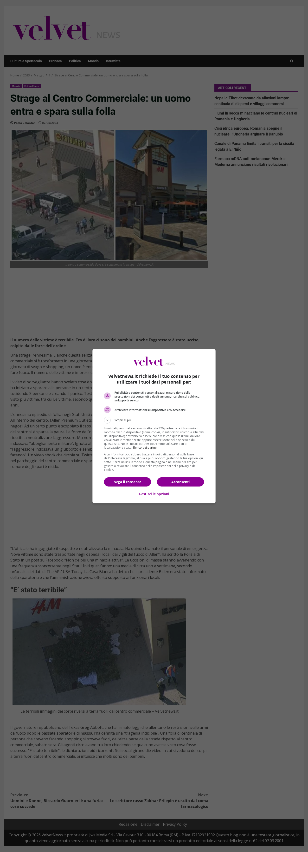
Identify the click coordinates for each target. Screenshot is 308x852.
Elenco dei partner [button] (145, 448)
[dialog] (154, 426)
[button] (154, 420)
